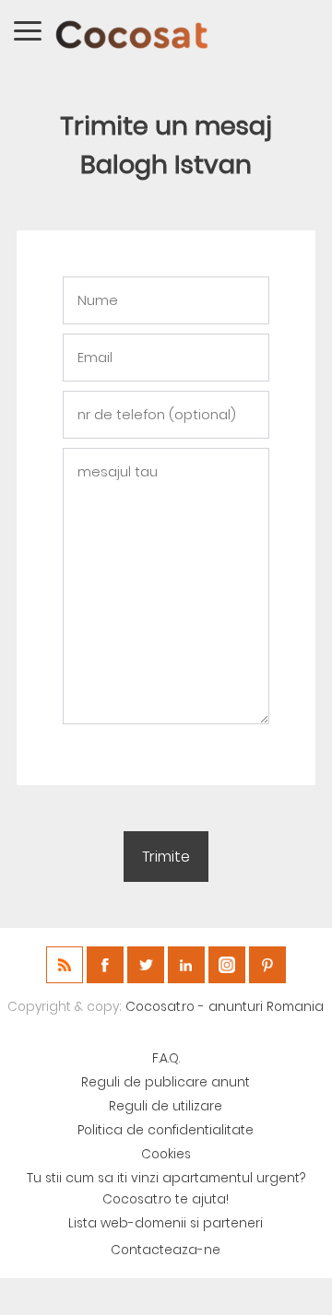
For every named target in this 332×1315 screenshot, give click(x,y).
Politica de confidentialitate (165, 1130)
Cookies (166, 1154)
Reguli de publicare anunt (165, 1082)
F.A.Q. (166, 1058)
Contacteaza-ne (165, 1250)
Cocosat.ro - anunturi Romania (224, 1007)
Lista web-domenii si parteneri (165, 1223)
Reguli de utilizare (165, 1106)
